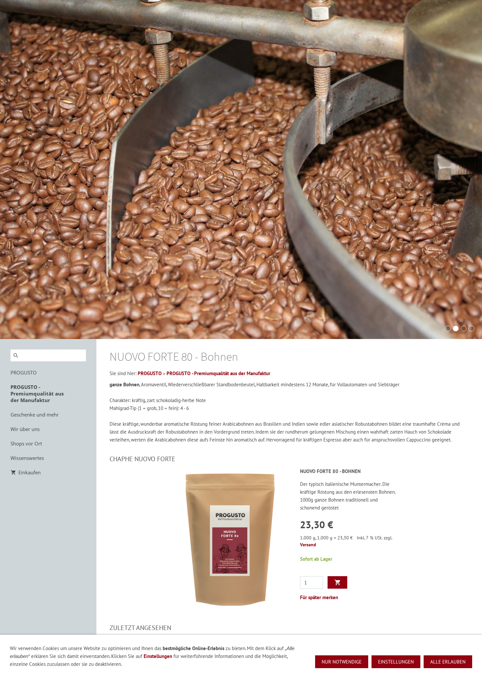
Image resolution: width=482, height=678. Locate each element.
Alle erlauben (448, 662)
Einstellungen (158, 656)
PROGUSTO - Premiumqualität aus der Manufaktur (218, 373)
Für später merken (319, 597)
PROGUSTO (150, 373)
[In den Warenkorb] (337, 582)
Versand (308, 545)
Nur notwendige (342, 662)
